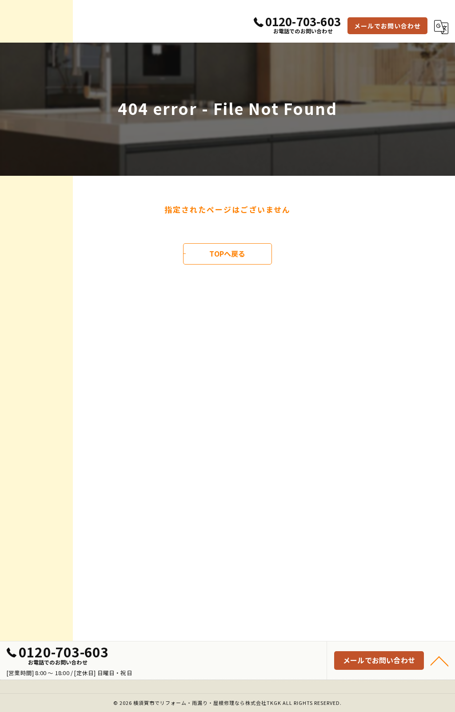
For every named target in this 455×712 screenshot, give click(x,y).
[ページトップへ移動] (439, 660)
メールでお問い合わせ (387, 25)
